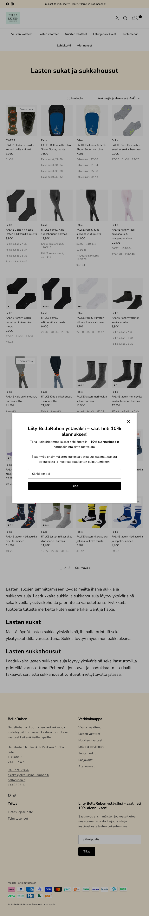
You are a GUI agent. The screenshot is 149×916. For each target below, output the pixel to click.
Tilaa (74, 486)
